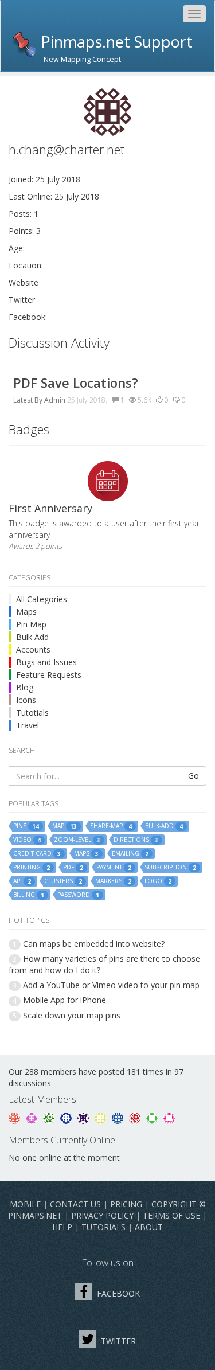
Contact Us (75, 1204)
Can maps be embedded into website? (94, 943)
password (78, 895)
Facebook (117, 1293)
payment (113, 867)
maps (86, 853)
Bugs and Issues (46, 662)
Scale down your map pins (71, 1015)
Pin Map (31, 624)
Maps (26, 611)
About (149, 1226)
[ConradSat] (33, 1116)
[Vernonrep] (153, 1116)
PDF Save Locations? (75, 382)
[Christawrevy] (169, 1116)
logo (157, 881)
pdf (73, 867)
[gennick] (50, 1116)
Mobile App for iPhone (64, 999)
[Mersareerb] (119, 1116)
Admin (54, 400)
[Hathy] (15, 1116)
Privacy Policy (102, 1215)
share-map (111, 826)
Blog (24, 687)
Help (62, 1226)
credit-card (37, 853)
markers (113, 881)
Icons (26, 699)
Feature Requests (48, 674)
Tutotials (32, 712)
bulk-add (164, 826)
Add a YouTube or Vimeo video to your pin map (111, 984)
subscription (170, 867)
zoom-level (77, 840)
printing (31, 867)
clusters (63, 881)
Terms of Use (171, 1215)
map (64, 826)
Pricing (126, 1204)
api (22, 881)
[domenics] (101, 1116)
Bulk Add (32, 636)
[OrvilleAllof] (136, 1116)
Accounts (33, 649)
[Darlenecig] (84, 1116)
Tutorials (103, 1226)
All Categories (41, 599)
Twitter (117, 1341)
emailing (130, 853)
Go (193, 775)
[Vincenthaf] (67, 1116)
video (27, 840)
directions (136, 840)
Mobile (25, 1204)
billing (28, 895)
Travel (27, 725)
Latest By (27, 400)
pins (26, 826)
